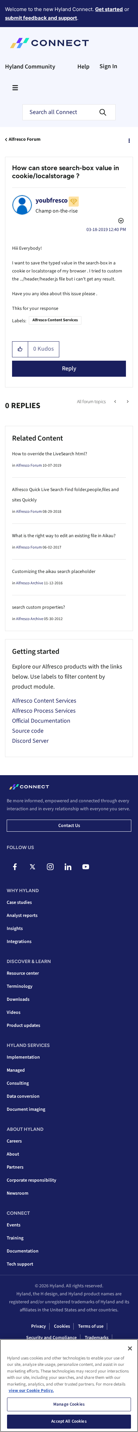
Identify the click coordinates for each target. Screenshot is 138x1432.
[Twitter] (32, 867)
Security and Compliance (51, 1337)
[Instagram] (50, 867)
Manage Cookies (69, 1404)
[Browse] (15, 88)
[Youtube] (86, 867)
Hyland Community (30, 67)
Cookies (62, 1326)
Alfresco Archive (29, 583)
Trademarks (97, 1337)
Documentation (23, 1251)
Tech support (20, 1264)
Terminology (19, 986)
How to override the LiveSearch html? (49, 454)
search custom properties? (38, 607)
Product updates (23, 1025)
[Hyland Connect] (49, 43)
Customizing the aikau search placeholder (53, 571)
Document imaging (26, 1109)
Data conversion (23, 1096)
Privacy (38, 1326)
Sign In (108, 66)
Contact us (69, 825)
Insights (15, 928)
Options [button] (128, 139)
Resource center (23, 973)
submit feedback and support (41, 18)
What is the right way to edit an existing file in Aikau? (64, 535)
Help (83, 67)
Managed (16, 1070)
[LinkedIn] (68, 867)
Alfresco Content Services (55, 320)
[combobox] (69, 112)
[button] (20, 349)
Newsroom (17, 1193)
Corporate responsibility (31, 1180)
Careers (14, 1141)
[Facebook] (15, 867)
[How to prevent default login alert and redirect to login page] (127, 401)
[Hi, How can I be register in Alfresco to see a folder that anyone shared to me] (116, 401)
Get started (109, 9)
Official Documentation (41, 721)
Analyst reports (22, 915)
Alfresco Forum (25, 139)
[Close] (130, 1348)
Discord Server (30, 741)
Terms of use (91, 1326)
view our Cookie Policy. (31, 1391)
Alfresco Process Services (44, 711)
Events (13, 1225)
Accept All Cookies (68, 1421)
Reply (69, 368)
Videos (13, 1012)
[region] (69, 1385)
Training (15, 1238)
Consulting (18, 1083)
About (13, 1154)
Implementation (23, 1057)
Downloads (18, 999)
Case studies (19, 902)
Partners (15, 1167)
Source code (28, 731)
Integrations (19, 941)
